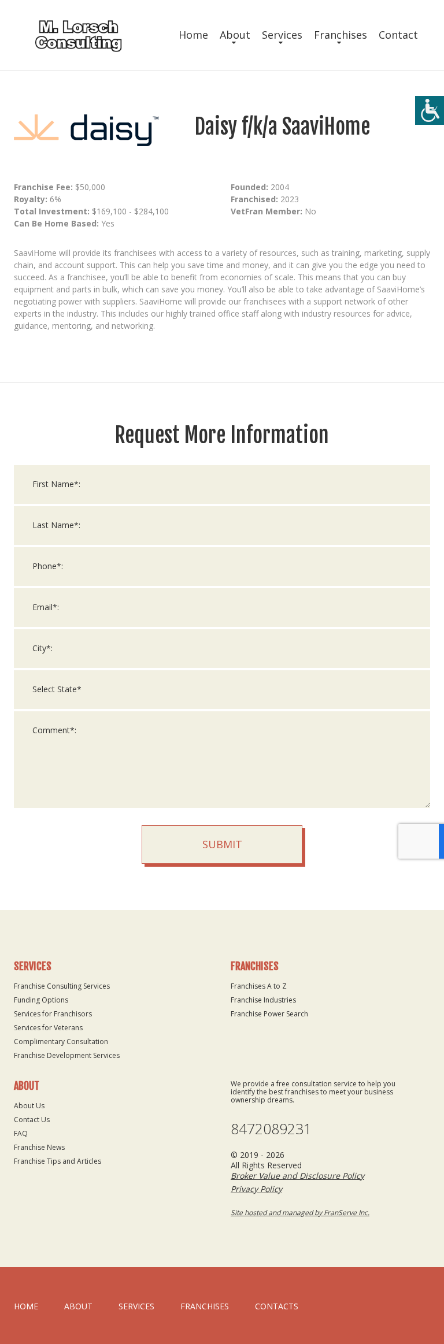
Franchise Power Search (269, 1014)
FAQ (21, 1133)
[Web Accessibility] (429, 110)
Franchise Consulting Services (62, 986)
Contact (398, 35)
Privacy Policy (256, 1188)
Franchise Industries (263, 1000)
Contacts (276, 1306)
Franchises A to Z (259, 986)
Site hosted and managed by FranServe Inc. (300, 1212)
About (235, 35)
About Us (29, 1106)
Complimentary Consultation (61, 1041)
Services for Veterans (48, 1028)
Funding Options (41, 1000)
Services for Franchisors (53, 1014)
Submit (222, 844)
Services (282, 35)
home (26, 1306)
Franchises (340, 35)
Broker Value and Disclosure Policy (297, 1175)
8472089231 (271, 1129)
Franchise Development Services (67, 1055)
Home (193, 35)
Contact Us (32, 1119)
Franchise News (39, 1147)
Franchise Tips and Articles (57, 1161)
